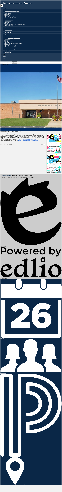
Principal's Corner (8, 27)
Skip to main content (4, 1)
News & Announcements (5, 131)
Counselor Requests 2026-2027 (14, 38)
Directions (7, 22)
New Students (8, 21)
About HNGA (8, 13)
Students (4, 56)
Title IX (6, 18)
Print (43, 144)
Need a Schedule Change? (13, 36)
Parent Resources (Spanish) (10, 46)
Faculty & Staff (8, 32)
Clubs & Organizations (9, 41)
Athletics (7, 40)
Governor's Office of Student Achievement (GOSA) (15, 24)
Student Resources (8, 47)
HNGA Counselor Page (12, 35)
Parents (4, 57)
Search (1, 62)
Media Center (8, 39)
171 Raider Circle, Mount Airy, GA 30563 (8, 177)
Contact (6, 28)
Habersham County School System (12, 11)
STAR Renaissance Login (10, 49)
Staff (4, 58)
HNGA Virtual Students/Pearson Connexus (13, 43)
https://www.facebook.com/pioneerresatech (26, 139)
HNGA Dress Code (9, 25)
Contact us (7, 23)
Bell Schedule (8, 14)
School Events (8, 51)
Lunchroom (7, 44)
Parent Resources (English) (10, 45)
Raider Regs (7, 15)
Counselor (7, 34)
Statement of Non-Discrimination (11, 17)
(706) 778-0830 (23, 177)
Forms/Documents (8, 30)
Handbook (7, 42)
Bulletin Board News (9, 20)
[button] (6, 8)
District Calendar (8, 52)
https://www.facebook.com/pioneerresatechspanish (29, 140)
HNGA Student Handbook (10, 16)
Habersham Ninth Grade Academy (12, 10)
